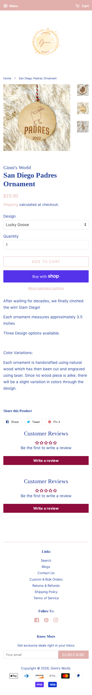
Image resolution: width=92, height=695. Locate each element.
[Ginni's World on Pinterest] (46, 621)
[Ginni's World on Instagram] (55, 621)
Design (9, 216)
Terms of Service (46, 598)
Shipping (10, 204)
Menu (13, 6)
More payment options (46, 288)
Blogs (46, 567)
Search (46, 560)
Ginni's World (60, 668)
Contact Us (46, 573)
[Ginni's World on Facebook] (36, 621)
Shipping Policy (46, 592)
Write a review (46, 460)
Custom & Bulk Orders (46, 579)
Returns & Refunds (46, 585)
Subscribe (73, 655)
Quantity (11, 236)
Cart (85, 6)
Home (7, 78)
